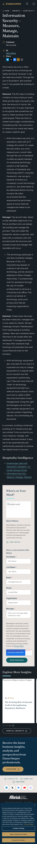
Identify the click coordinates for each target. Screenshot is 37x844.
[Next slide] (13, 725)
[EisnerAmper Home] (11, 3)
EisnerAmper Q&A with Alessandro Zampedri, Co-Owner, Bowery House (19, 466)
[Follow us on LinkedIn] (6, 787)
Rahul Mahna (11, 53)
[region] (18, 823)
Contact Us (12, 779)
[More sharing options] (21, 59)
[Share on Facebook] (14, 59)
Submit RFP (28, 779)
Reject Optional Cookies (18, 834)
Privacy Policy (19, 646)
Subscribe (11, 769)
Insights (16, 11)
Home (7, 11)
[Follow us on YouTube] (24, 787)
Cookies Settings (18, 828)
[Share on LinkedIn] (7, 59)
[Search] (27, 3)
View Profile (14, 542)
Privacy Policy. (28, 824)
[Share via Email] (18, 59)
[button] (33, 3)
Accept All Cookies (18, 840)
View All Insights (15, 731)
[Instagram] (30, 787)
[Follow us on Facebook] (18, 787)
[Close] (34, 805)
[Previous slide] (3, 725)
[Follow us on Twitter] (12, 787)
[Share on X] (11, 59)
